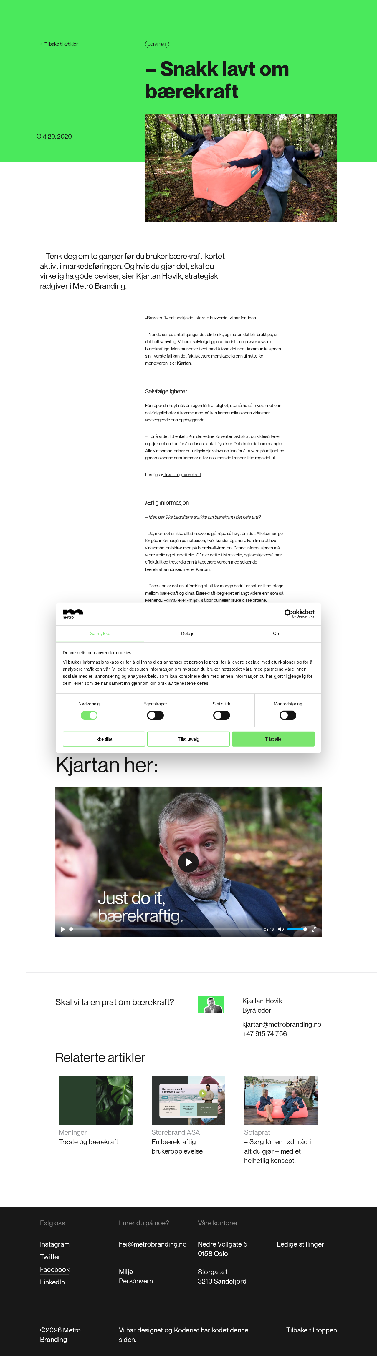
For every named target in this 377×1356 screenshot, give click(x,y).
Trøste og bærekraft (182, 474)
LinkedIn (52, 1282)
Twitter (50, 1257)
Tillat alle (273, 738)
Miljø (126, 1271)
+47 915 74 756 (264, 1034)
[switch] (155, 715)
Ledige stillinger (300, 1244)
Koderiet (186, 1330)
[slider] (165, 929)
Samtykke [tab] (100, 633)
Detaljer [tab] (188, 633)
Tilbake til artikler (59, 44)
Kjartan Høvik (262, 1001)
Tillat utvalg (188, 738)
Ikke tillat (103, 738)
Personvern (136, 1281)
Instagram (55, 1244)
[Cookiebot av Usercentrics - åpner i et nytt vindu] (289, 613)
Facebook (55, 1269)
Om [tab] (276, 633)
